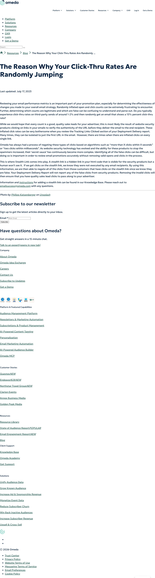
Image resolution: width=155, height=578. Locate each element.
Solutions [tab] (10, 22)
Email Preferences (15, 570)
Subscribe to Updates (12, 280)
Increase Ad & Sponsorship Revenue (20, 494)
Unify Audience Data (11, 482)
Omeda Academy (10, 458)
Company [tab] (10, 29)
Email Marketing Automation (16, 343)
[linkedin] (6, 539)
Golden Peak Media (11, 404)
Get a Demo (147, 10)
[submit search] (24, 47)
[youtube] (6, 543)
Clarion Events (8, 392)
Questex (8, 373)
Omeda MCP (7, 355)
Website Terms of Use (17, 562)
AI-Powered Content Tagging (16, 331)
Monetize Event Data (12, 500)
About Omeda (8, 256)
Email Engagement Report (18, 434)
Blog (25, 53)
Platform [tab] (10, 19)
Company (116, 10)
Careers (4, 268)
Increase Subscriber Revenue (16, 518)
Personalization (9, 337)
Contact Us (6, 274)
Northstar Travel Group (16, 386)
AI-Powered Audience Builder (17, 349)
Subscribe (4, 222)
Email (4, 218)
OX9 (128, 10)
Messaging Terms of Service (21, 566)
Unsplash (45, 194)
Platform (56, 10)
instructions (26, 182)
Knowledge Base (9, 452)
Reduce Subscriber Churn (14, 506)
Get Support (7, 464)
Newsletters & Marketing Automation (21, 319)
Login (8, 37)
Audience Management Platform (18, 313)
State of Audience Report (20, 428)
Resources (102, 10)
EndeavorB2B (10, 379)
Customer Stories (87, 10)
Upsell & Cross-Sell (11, 524)
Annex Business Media (13, 398)
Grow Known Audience (13, 488)
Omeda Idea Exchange (13, 262)
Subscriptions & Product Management (22, 325)
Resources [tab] (11, 26)
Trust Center (12, 555)
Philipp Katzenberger (23, 194)
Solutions (70, 10)
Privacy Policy (12, 559)
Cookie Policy (12, 573)
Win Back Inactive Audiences (16, 512)
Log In (136, 10)
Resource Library (9, 422)
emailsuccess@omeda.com (15, 186)
